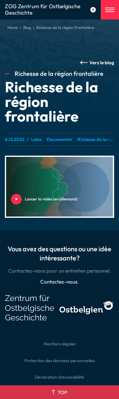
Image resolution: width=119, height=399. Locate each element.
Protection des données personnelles (59, 360)
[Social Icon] (93, 9)
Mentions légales (60, 344)
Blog (27, 27)
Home (12, 27)
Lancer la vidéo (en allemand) (26, 198)
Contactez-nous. (59, 281)
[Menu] (110, 9)
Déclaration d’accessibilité (59, 377)
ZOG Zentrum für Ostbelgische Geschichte (43, 9)
